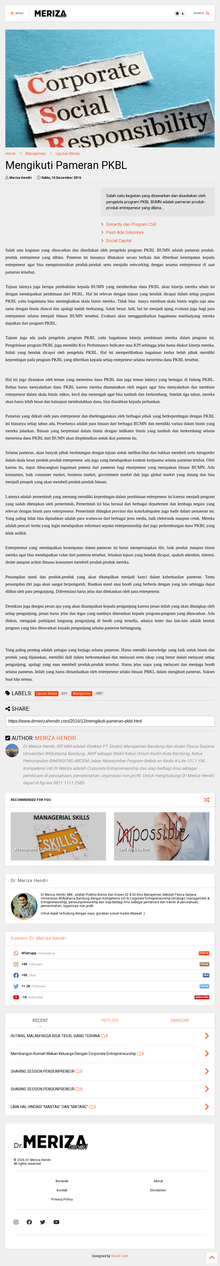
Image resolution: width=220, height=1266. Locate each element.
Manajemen (35, 153)
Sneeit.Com (119, 1256)
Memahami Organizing (37, 849)
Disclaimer (158, 1190)
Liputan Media (68, 153)
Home (10, 153)
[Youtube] (56, 1222)
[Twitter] (42, 1222)
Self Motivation (133, 849)
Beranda (62, 1181)
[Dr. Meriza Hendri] (51, 15)
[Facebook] (29, 1222)
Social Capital (118, 240)
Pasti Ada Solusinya (125, 232)
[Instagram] (16, 1222)
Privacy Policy (62, 1199)
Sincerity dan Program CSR (131, 224)
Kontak (62, 1190)
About (158, 1181)
